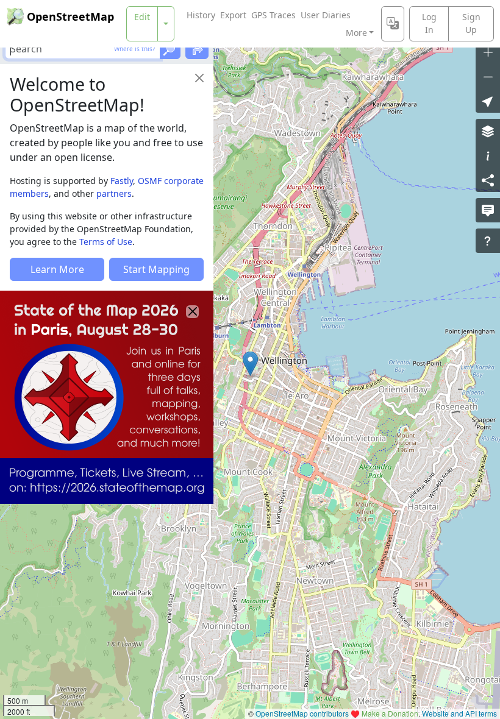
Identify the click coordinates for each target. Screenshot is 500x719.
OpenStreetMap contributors (302, 713)
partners (114, 193)
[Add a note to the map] (488, 210)
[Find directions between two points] (197, 48)
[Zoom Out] (488, 76)
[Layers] (488, 131)
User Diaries (326, 15)
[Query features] (488, 240)
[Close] (199, 78)
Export (233, 15)
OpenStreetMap (70, 16)
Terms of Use (105, 241)
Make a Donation (390, 713)
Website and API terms (459, 713)
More (356, 32)
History (201, 15)
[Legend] (488, 155)
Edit (142, 17)
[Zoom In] (488, 52)
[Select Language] (392, 23)
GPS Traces (273, 15)
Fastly (121, 180)
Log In (429, 23)
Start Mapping (156, 269)
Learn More (57, 269)
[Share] (488, 180)
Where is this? (134, 48)
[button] (250, 364)
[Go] (170, 48)
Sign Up (471, 23)
